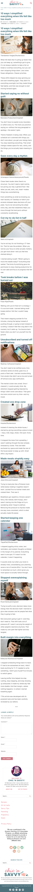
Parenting (4, 812)
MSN (16, 706)
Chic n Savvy (16, 2)
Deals (3, 818)
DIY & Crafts (5, 805)
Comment (23, 23)
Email (3, 744)
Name (3, 737)
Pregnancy (5, 815)
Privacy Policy (6, 824)
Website (3, 751)
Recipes (4, 802)
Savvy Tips (5, 808)
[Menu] (2, 3)
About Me (9, 789)
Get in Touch (22, 789)
